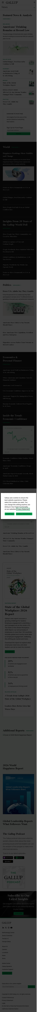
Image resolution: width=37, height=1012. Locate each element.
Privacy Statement (23, 509)
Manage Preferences (24, 514)
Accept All (9, 514)
